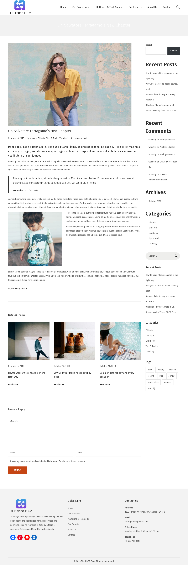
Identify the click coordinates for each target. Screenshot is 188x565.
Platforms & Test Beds (78, 519)
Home (70, 508)
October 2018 (154, 201)
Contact (71, 535)
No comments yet (78, 138)
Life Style (152, 228)
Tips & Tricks (52, 138)
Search (149, 45)
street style (153, 382)
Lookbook (153, 233)
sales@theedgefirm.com (136, 521)
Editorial (41, 138)
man (161, 376)
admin (32, 138)
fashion (24, 288)
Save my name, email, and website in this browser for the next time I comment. (49, 461)
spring (171, 376)
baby (150, 370)
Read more (13, 384)
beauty (16, 288)
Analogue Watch (167, 139)
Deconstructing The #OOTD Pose (161, 110)
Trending (63, 138)
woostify (152, 139)
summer (168, 382)
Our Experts (73, 524)
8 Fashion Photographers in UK (160, 105)
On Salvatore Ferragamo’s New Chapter (39, 131)
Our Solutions (74, 513)
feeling (151, 376)
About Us (72, 529)
